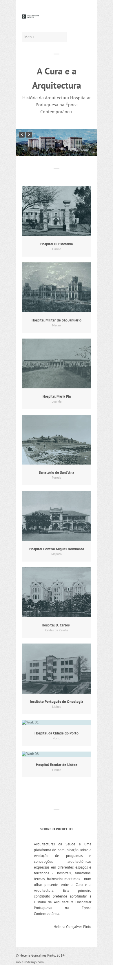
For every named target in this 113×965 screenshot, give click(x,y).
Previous (22, 135)
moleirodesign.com (30, 962)
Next (29, 135)
